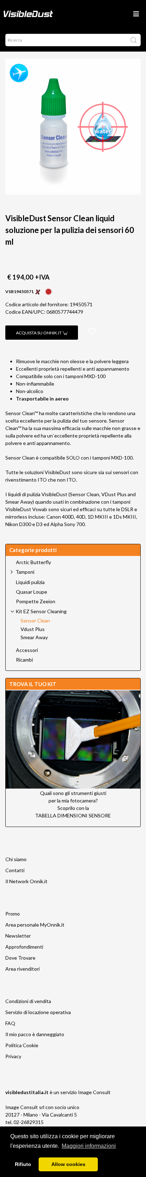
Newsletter (18, 936)
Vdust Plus (33, 629)
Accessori (27, 650)
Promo (12, 914)
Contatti (14, 870)
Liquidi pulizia (30, 582)
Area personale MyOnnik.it (34, 925)
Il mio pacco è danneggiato (34, 1034)
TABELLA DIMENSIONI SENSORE (73, 815)
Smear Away (34, 637)
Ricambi (24, 660)
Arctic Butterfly (33, 562)
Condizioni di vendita (28, 1001)
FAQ (10, 1023)
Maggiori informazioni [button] (89, 1146)
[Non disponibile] (48, 291)
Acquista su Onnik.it (39, 332)
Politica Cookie (21, 1045)
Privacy (13, 1056)
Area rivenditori (22, 969)
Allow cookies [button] (68, 1164)
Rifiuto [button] (23, 1164)
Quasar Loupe (31, 592)
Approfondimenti (24, 947)
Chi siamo (16, 859)
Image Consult (94, 1092)
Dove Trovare (20, 958)
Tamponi (25, 572)
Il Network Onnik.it (26, 881)
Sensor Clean (35, 621)
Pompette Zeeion (35, 601)
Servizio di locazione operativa (38, 1012)
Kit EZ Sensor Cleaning (41, 611)
